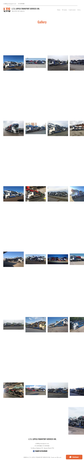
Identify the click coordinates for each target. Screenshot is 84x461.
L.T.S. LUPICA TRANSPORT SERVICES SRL (26, 8)
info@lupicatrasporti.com (9, 3)
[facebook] (34, 451)
